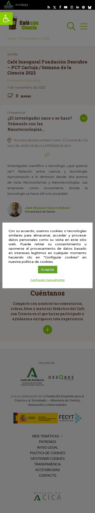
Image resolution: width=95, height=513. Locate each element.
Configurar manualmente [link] (47, 280)
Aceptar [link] (47, 269)
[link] (6, 18)
